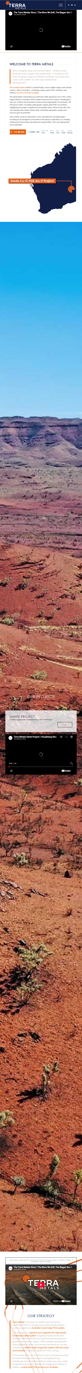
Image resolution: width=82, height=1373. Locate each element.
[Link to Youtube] (71, 5)
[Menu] (60, 5)
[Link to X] (68, 5)
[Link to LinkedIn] (75, 5)
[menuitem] (60, 5)
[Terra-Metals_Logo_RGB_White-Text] (15, 5)
